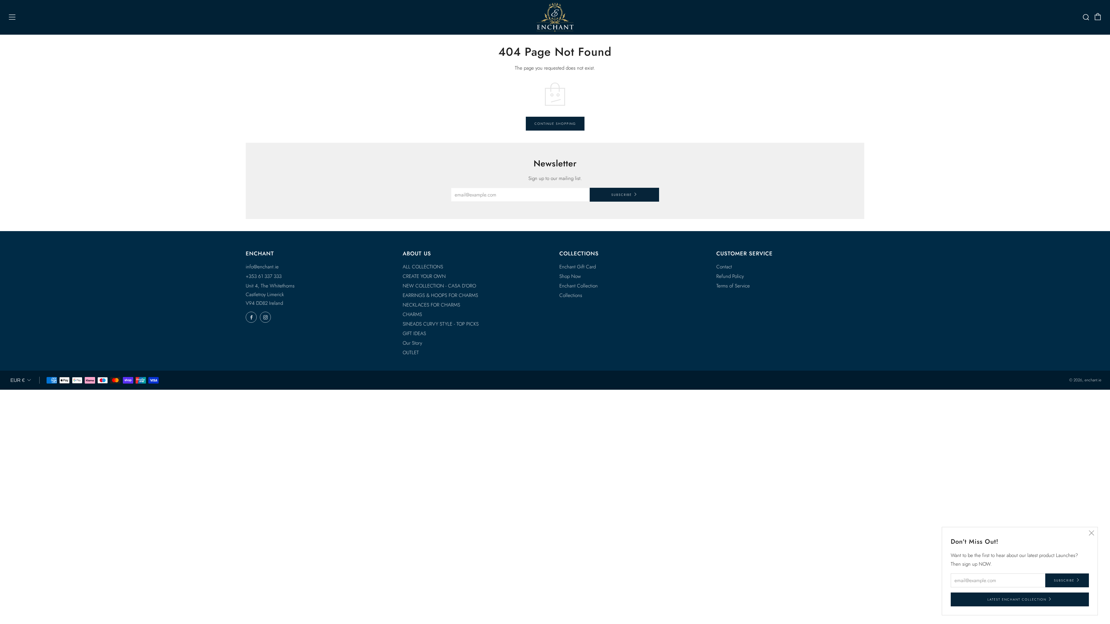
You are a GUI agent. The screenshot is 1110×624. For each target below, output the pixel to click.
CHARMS (412, 314)
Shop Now (570, 276)
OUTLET (411, 352)
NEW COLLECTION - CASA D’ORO (439, 285)
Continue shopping (555, 123)
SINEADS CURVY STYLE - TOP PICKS (441, 323)
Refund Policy (730, 276)
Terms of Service (733, 285)
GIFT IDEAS (414, 333)
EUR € (17, 380)
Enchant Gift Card (577, 266)
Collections (570, 295)
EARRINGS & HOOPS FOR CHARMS (440, 295)
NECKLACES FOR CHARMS (431, 304)
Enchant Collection (578, 285)
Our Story (412, 342)
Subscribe (621, 194)
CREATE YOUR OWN (424, 276)
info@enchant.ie (262, 266)
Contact (724, 266)
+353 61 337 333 (264, 276)
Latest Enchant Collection (1016, 599)
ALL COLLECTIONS (423, 266)
